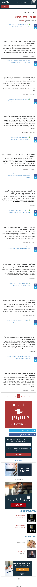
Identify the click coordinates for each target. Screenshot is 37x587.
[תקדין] (5, 2)
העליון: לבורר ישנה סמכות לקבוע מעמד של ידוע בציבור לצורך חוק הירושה (19, 79)
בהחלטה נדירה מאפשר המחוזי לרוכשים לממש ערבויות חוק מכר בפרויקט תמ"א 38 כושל (20, 192)
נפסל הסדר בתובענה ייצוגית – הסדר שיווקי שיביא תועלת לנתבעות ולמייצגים (19, 265)
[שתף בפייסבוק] (35, 25)
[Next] (27, 396)
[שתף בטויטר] (36, 28)
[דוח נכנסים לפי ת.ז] (18, 469)
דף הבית (34, 12)
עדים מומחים (30, 536)
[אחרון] (29, 396)
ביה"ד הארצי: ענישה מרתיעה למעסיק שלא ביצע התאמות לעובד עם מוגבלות (19, 117)
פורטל (22, 2)
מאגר (17, 2)
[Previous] (10, 396)
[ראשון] (7, 396)
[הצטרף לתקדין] (18, 414)
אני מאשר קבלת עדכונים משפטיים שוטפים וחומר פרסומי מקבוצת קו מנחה (18, 449)
